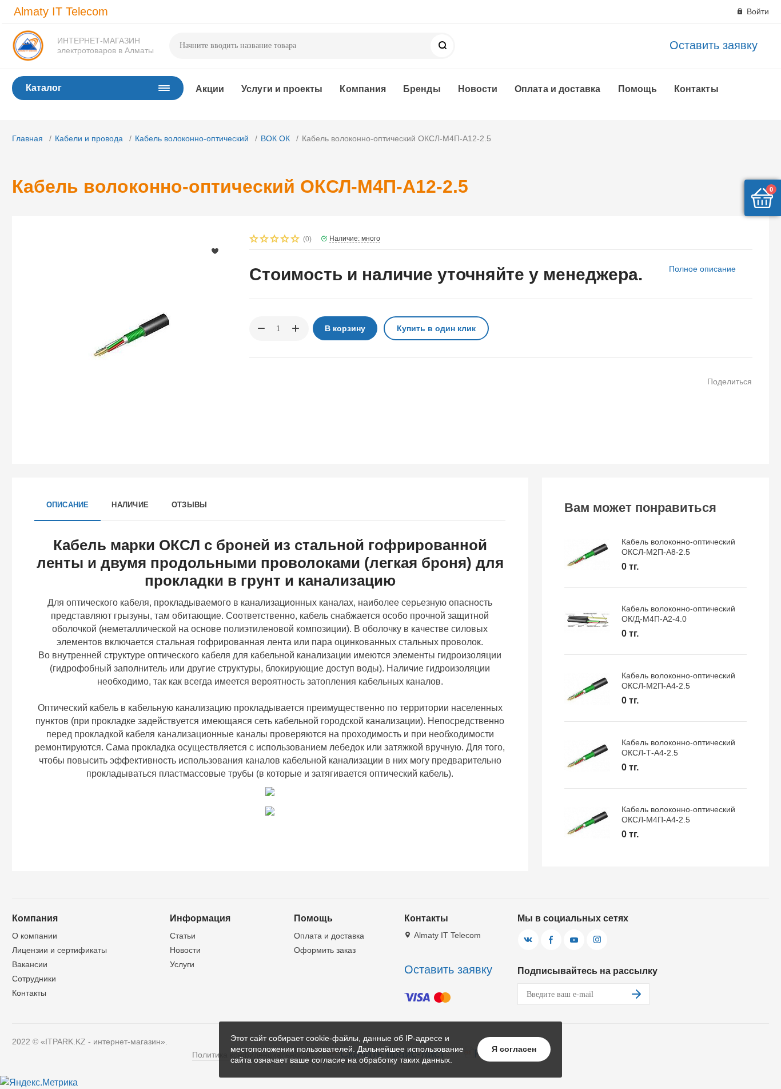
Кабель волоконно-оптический (192, 138)
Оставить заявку (714, 45)
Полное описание (702, 268)
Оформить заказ (325, 950)
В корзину (345, 328)
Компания (363, 89)
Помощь (637, 89)
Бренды (421, 89)
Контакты (696, 89)
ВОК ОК (275, 138)
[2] (265, 240)
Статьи (183, 935)
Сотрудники (34, 978)
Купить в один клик (436, 328)
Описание (67, 504)
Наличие (130, 504)
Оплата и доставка (557, 89)
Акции (210, 89)
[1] (254, 240)
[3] (275, 240)
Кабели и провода (89, 138)
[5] (295, 240)
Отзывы (189, 504)
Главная (27, 138)
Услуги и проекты (281, 89)
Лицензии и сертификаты (59, 950)
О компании (34, 935)
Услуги (182, 964)
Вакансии (29, 964)
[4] (285, 240)
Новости (478, 89)
